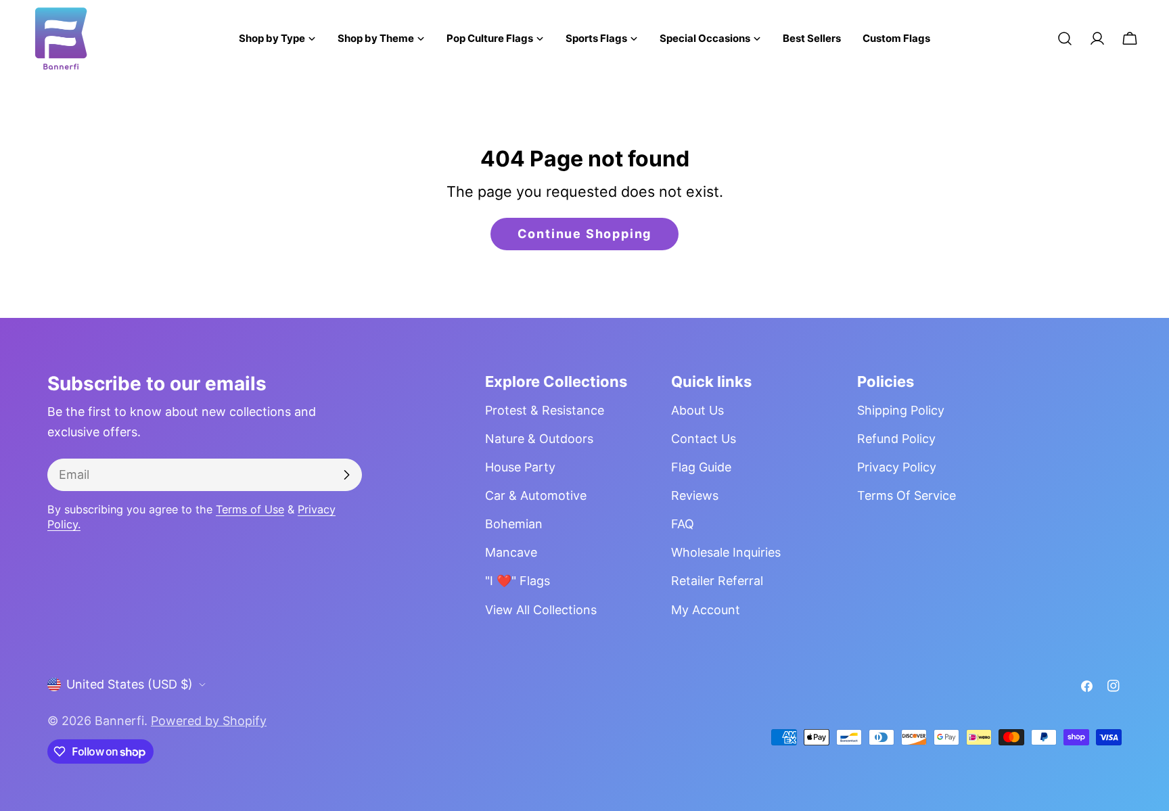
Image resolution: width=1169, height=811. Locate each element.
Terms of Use (250, 509)
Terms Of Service (906, 495)
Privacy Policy (896, 467)
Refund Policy (896, 439)
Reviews (694, 495)
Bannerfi (119, 721)
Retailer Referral (717, 581)
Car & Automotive (536, 495)
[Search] (1064, 38)
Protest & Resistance (544, 410)
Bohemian (514, 524)
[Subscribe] (346, 475)
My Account (705, 610)
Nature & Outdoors (539, 439)
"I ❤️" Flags (517, 581)
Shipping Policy (900, 410)
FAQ (682, 524)
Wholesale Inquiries (726, 552)
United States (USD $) (129, 684)
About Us (697, 410)
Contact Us (703, 439)
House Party (520, 467)
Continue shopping (585, 234)
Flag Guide (701, 467)
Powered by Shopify (209, 721)
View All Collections (541, 610)
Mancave (511, 552)
